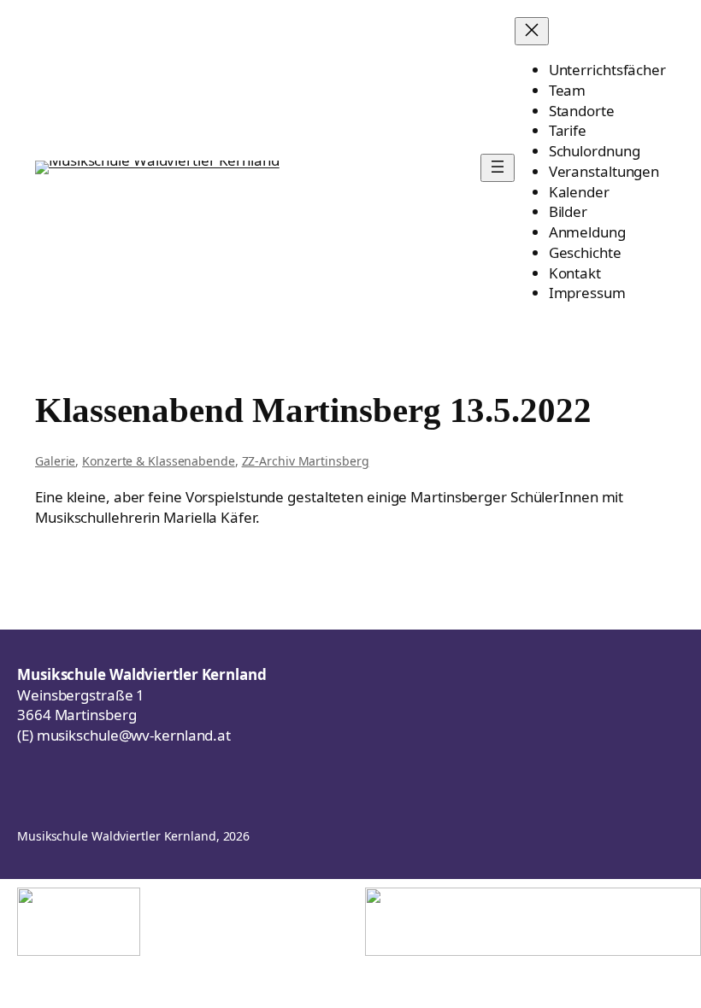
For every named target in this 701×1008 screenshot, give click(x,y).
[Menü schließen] (532, 31)
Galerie (55, 461)
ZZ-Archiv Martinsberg (305, 461)
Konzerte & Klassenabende (158, 461)
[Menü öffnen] (497, 168)
